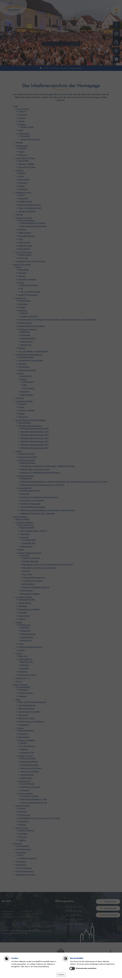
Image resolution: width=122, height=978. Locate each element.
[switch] (72, 968)
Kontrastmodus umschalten (86, 968)
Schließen (61, 974)
